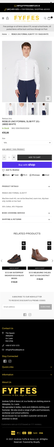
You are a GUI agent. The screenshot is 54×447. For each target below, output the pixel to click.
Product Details (10, 186)
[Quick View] (24, 243)
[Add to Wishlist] (24, 248)
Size (3, 138)
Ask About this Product (13, 149)
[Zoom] (48, 98)
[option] (27, 71)
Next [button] (48, 68)
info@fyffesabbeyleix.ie (15, 350)
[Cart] (49, 18)
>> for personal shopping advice (28, 9)
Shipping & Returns (11, 219)
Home (4, 34)
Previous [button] (5, 68)
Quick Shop (14, 268)
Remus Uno (7, 118)
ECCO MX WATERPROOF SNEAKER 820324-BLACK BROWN (14, 275)
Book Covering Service (13, 213)
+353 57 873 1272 (12, 345)
